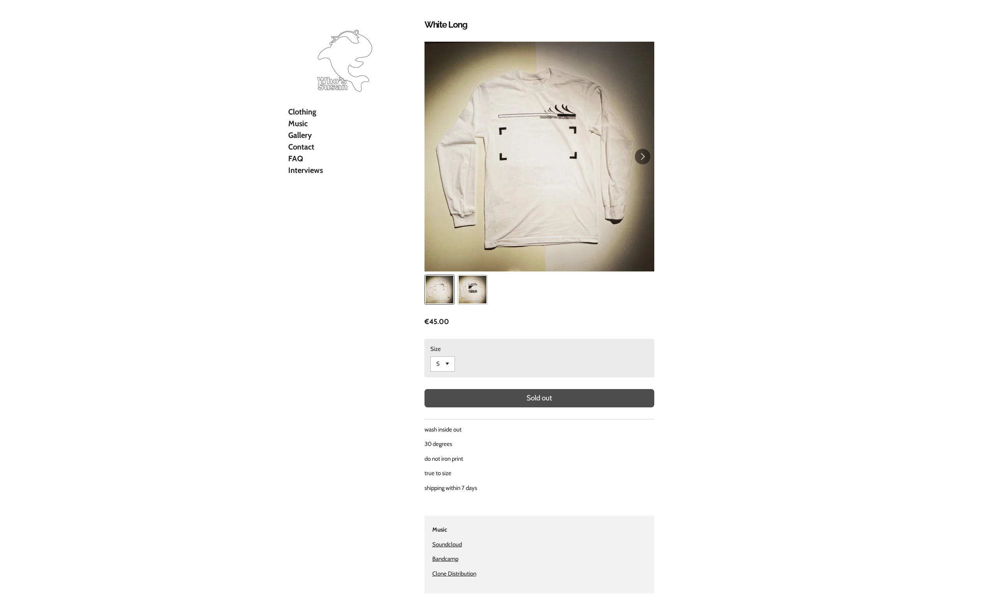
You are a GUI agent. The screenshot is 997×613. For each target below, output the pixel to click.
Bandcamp (445, 558)
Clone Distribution (454, 573)
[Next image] (642, 156)
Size (435, 348)
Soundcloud (447, 544)
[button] (439, 290)
